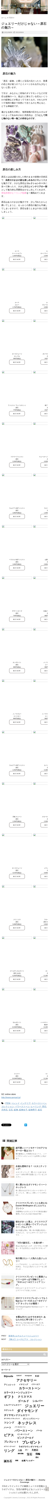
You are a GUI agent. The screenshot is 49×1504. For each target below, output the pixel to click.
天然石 (4, 1110)
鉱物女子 (23, 1110)
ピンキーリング (23, 1434)
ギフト (9, 1397)
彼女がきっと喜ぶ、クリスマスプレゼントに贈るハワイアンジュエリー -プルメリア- (31, 1224)
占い (26, 1450)
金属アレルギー (28, 1461)
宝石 (11, 1110)
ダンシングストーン (31, 1419)
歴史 (37, 1457)
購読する (8, 1349)
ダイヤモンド (27, 1411)
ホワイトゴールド (9, 1446)
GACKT (19, 1375)
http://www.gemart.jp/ (11, 1097)
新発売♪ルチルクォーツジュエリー (23, 1336)
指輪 (38, 1454)
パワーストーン (22, 1106)
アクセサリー (26, 1380)
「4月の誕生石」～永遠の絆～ (30, 1243)
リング (9, 1450)
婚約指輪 (21, 1453)
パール (39, 1430)
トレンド (15, 1103)
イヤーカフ (35, 1384)
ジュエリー (34, 1406)
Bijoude (8, 1376)
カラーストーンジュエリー (18, 1392)
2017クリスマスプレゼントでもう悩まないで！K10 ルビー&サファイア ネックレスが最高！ (32, 1301)
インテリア (25, 1103)
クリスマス (25, 1396)
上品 (20, 1450)
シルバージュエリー (13, 1405)
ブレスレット (11, 1441)
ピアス (9, 1435)
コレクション (7, 1106)
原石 (44, 1106)
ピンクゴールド (25, 1437)
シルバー (37, 1400)
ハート (7, 1427)
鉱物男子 (32, 1110)
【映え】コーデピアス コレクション (25, 1339)
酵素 (16, 1460)
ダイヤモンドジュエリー (17, 1415)
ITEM (7, 1103)
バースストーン (20, 1427)
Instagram (28, 1375)
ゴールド (23, 1400)
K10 (37, 1376)
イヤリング (23, 1384)
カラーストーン (39, 1103)
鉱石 (40, 1110)
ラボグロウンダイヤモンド (30, 1447)
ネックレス (27, 1423)
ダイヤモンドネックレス (12, 1418)
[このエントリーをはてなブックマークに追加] (25, 1125)
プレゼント (31, 1442)
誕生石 (8, 1461)
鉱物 (16, 1110)
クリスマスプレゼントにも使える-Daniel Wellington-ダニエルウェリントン (32, 1205)
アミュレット (10, 1384)
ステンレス (9, 1410)
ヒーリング (36, 1106)
